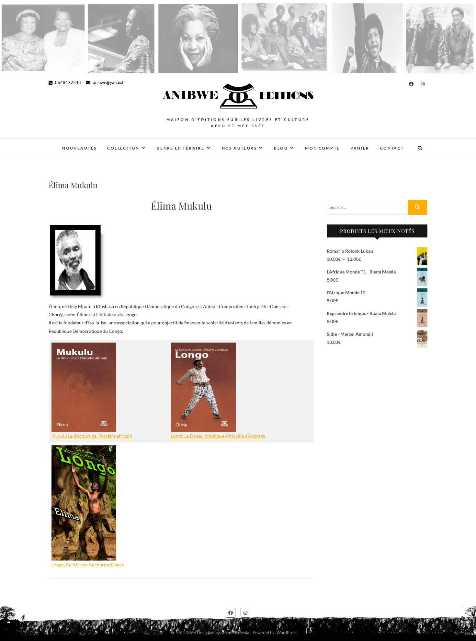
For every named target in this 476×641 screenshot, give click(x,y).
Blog (281, 148)
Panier (359, 148)
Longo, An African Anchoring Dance (87, 564)
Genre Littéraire (180, 148)
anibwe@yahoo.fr (108, 82)
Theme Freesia (235, 632)
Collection (123, 148)
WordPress (287, 632)
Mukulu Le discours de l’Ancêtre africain (91, 436)
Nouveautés (79, 148)
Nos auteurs (239, 148)
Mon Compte (322, 148)
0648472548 (67, 82)
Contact (392, 148)
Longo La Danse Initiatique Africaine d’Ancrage (218, 436)
